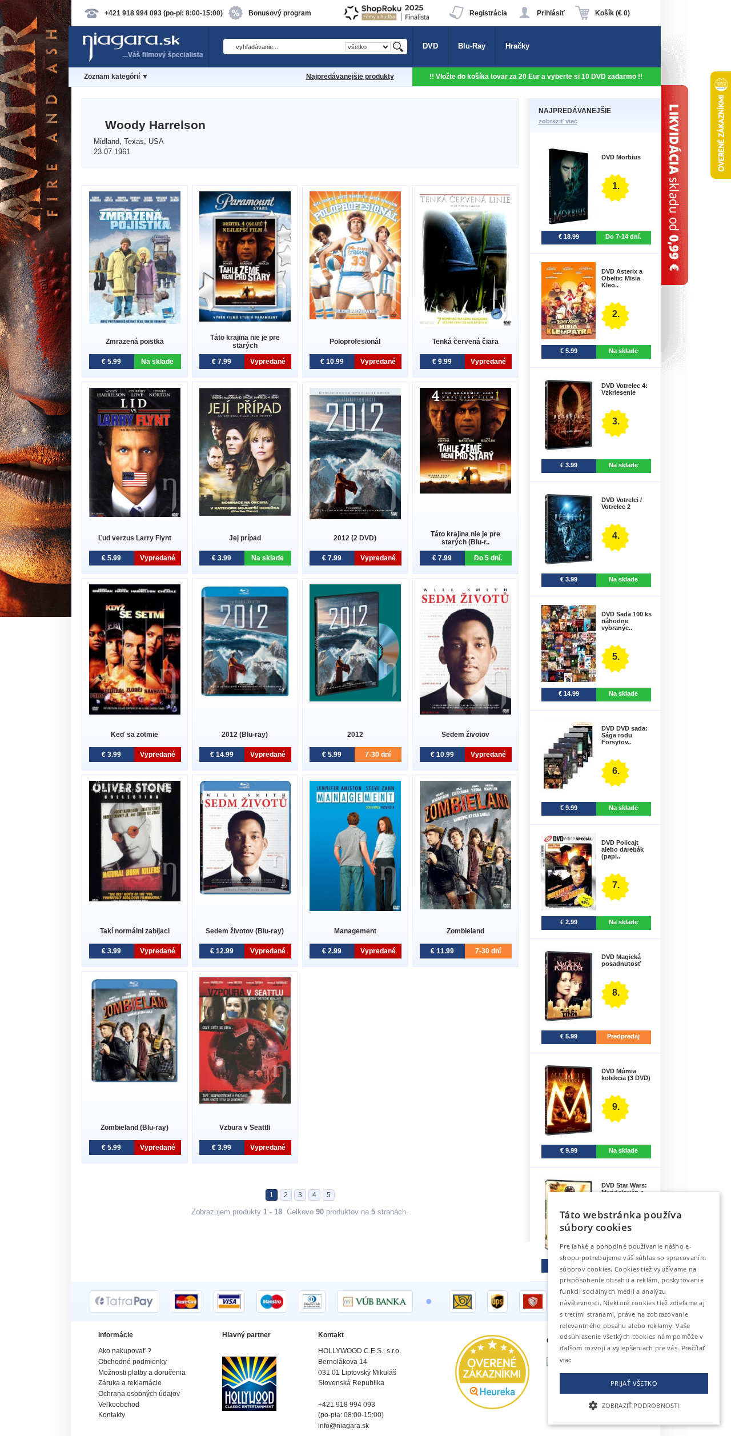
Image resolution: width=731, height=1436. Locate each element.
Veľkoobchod (118, 1405)
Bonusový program (279, 13)
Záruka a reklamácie (130, 1383)
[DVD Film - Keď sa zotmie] (134, 712)
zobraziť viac (558, 121)
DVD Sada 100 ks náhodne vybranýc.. (626, 621)
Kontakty (111, 1415)
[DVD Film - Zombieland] (465, 906)
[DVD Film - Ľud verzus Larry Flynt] (134, 514)
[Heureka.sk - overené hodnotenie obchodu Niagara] (492, 1406)
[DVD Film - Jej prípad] (245, 513)
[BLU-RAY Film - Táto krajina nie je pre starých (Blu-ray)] (465, 491)
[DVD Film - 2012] (355, 699)
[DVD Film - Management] (355, 908)
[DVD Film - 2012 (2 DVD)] (355, 516)
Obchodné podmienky (132, 1362)
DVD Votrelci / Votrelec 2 (621, 503)
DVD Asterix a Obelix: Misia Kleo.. (621, 278)
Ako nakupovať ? (124, 1351)
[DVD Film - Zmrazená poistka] (134, 321)
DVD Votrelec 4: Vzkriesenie (624, 389)
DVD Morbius (621, 157)
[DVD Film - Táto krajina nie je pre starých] (245, 319)
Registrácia (488, 13)
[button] (634, 1404)
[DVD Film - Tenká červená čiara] (465, 324)
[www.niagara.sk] (145, 61)
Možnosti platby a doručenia (142, 1373)
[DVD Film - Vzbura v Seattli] (245, 1101)
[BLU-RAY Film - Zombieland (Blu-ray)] (134, 1081)
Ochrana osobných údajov (139, 1394)
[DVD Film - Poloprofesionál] (355, 316)
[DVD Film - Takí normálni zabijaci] (134, 899)
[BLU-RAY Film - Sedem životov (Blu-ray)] (245, 892)
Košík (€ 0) (612, 13)
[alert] (634, 1308)
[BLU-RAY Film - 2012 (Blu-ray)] (245, 695)
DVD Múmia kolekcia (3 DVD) (625, 1074)
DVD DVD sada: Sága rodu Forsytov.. (624, 735)
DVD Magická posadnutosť (621, 960)
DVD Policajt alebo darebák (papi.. (622, 849)
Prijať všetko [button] (633, 1383)
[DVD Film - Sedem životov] (465, 712)
